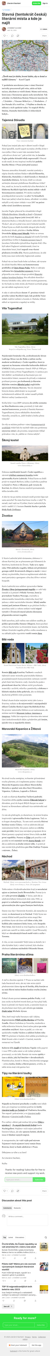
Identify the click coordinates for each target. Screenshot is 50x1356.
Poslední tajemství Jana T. (31, 240)
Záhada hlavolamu (10, 214)
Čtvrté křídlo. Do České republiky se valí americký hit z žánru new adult (19, 1245)
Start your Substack (19, 1345)
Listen (45, 29)
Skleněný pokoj (23, 384)
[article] (25, 1251)
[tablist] (12, 1208)
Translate (7, 10)
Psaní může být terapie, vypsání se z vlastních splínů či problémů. (16, 1273)
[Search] (45, 1237)
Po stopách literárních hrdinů (24, 1125)
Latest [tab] (10, 1237)
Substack (13, 1351)
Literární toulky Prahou (21, 1116)
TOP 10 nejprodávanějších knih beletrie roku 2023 (17, 1288)
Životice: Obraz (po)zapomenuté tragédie (18, 589)
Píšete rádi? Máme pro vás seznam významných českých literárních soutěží (19, 1267)
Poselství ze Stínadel (23, 236)
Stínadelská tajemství (23, 271)
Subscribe (36, 3)
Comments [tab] (7, 1208)
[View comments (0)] (12, 35)
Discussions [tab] (19, 1237)
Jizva (40, 633)
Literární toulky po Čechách (13, 1110)
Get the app (36, 1345)
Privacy (28, 1337)
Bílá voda (13, 672)
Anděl (16, 1047)
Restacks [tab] (17, 1208)
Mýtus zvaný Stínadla (20, 233)
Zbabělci (21, 895)
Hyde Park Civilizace (11, 509)
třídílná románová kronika (21, 475)
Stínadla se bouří (25, 214)
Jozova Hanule (35, 840)
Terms (34, 1337)
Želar (28, 837)
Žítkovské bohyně (37, 800)
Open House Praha (22, 267)
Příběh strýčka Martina (24, 1020)
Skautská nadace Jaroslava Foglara (22, 276)
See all (6, 1306)
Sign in (45, 3)
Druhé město (7, 1011)
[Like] (3, 1300)
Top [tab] (4, 1237)
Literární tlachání (14, 28)
